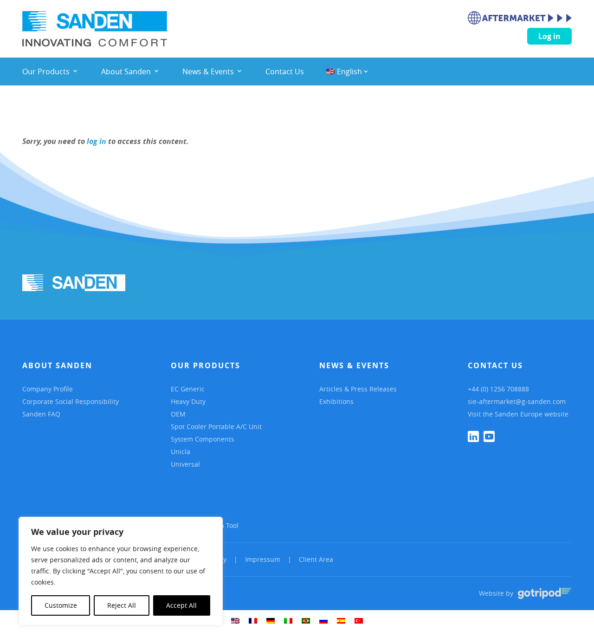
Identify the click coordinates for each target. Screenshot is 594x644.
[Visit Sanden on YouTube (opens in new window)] (489, 436)
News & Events (354, 365)
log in (96, 141)
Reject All (121, 605)
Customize (61, 605)
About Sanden (57, 365)
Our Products (205, 365)
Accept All (181, 605)
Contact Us (495, 365)
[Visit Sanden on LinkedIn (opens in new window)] (473, 436)
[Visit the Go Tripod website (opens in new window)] (545, 593)
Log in (549, 36)
